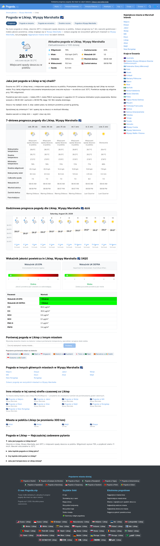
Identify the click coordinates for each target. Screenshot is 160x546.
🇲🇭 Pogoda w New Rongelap (18, 410)
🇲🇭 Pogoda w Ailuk (42, 405)
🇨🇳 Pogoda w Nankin (28, 481)
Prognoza (11, 23)
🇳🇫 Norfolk (128, 87)
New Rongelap (12, 378)
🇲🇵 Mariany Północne (132, 78)
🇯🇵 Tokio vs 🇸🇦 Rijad (83, 354)
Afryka (58, 6)
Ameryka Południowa (73, 6)
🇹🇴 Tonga (127, 118)
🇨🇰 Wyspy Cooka (131, 127)
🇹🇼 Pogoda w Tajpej (109, 481)
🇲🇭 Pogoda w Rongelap (99, 405)
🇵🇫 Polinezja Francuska (133, 106)
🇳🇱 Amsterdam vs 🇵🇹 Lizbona (18, 354)
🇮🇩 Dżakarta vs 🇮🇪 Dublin (16, 358)
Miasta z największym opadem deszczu (121, 502)
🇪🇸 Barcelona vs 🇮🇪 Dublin (103, 354)
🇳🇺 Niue (127, 84)
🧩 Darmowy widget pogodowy (74, 516)
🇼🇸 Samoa (128, 109)
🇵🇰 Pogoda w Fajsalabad (34, 485)
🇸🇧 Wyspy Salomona (132, 130)
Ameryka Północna (92, 6)
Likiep (126, 40)
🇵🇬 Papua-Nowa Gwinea (134, 100)
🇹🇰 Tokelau (128, 115)
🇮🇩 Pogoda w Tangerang (74, 485)
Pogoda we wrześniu (46, 23)
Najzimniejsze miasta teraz (116, 498)
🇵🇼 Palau (127, 97)
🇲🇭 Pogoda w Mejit (70, 405)
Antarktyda (108, 6)
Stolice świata (67, 512)
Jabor (64, 372)
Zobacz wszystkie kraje (100, 2)
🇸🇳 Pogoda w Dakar (128, 485)
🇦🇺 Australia (129, 58)
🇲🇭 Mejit (65, 425)
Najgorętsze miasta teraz (116, 495)
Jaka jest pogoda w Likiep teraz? (22, 441)
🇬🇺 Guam (127, 72)
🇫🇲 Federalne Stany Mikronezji (136, 66)
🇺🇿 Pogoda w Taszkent (93, 485)
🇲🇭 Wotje (37, 425)
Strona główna (11, 12)
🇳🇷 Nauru (127, 81)
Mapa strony (67, 502)
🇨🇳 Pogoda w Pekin (111, 485)
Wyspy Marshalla (25, 12)
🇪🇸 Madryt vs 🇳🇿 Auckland (63, 354)
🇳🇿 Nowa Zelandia (131, 94)
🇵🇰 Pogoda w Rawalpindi (91, 481)
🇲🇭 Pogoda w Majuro (14, 400)
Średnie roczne (65, 23)
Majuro (9, 372)
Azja (119, 6)
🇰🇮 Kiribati (128, 75)
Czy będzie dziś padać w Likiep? (22, 456)
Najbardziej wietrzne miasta (117, 505)
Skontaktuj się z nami (70, 498)
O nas (65, 495)
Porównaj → (69, 345)
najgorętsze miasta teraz (38, 35)
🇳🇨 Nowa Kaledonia (132, 91)
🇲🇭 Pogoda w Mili (97, 400)
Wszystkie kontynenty (70, 505)
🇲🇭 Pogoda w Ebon (14, 405)
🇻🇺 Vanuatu (128, 124)
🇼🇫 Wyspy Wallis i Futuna (134, 133)
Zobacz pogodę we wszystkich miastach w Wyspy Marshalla (31, 382)
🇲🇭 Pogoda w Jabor (42, 400)
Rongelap (38, 378)
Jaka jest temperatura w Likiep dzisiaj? (25, 461)
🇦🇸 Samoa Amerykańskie (134, 112)
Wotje (92, 372)
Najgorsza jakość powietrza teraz (119, 512)
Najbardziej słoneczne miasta (117, 509)
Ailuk (64, 375)
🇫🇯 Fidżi (127, 69)
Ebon (36, 375)
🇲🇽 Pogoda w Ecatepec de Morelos (51, 481)
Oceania (141, 6)
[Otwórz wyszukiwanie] (150, 6)
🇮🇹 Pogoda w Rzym (72, 481)
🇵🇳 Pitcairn (128, 103)
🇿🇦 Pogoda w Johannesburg (129, 481)
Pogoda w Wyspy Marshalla (85, 23)
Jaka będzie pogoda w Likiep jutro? (23, 451)
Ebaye (36, 372)
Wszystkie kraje (68, 509)
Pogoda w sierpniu (26, 23)
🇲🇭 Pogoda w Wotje (70, 400)
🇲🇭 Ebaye (94, 425)
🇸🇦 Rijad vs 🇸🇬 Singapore (41, 354)
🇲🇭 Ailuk (9, 425)
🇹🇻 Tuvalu (128, 121)
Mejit (92, 375)
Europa (130, 6)
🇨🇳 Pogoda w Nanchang (54, 485)
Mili (7, 375)
